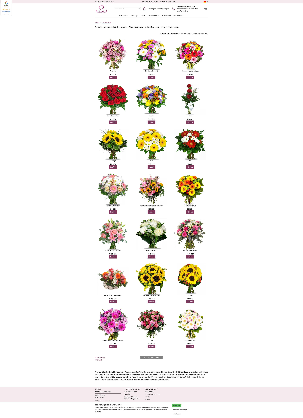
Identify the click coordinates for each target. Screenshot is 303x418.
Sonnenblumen (154, 16)
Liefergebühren (164, 1)
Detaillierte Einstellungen (180, 409)
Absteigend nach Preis (200, 33)
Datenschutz (127, 394)
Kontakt (172, 1)
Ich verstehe (176, 405)
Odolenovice (106, 23)
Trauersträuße (178, 16)
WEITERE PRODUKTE (151, 357)
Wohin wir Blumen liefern (150, 1)
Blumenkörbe (166, 16)
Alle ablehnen (177, 414)
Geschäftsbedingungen (130, 391)
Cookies (147, 397)
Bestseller (174, 33)
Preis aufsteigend (185, 33)
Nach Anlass (123, 16)
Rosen (143, 16)
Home (97, 23)
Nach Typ (134, 16)
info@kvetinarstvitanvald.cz (105, 1)
